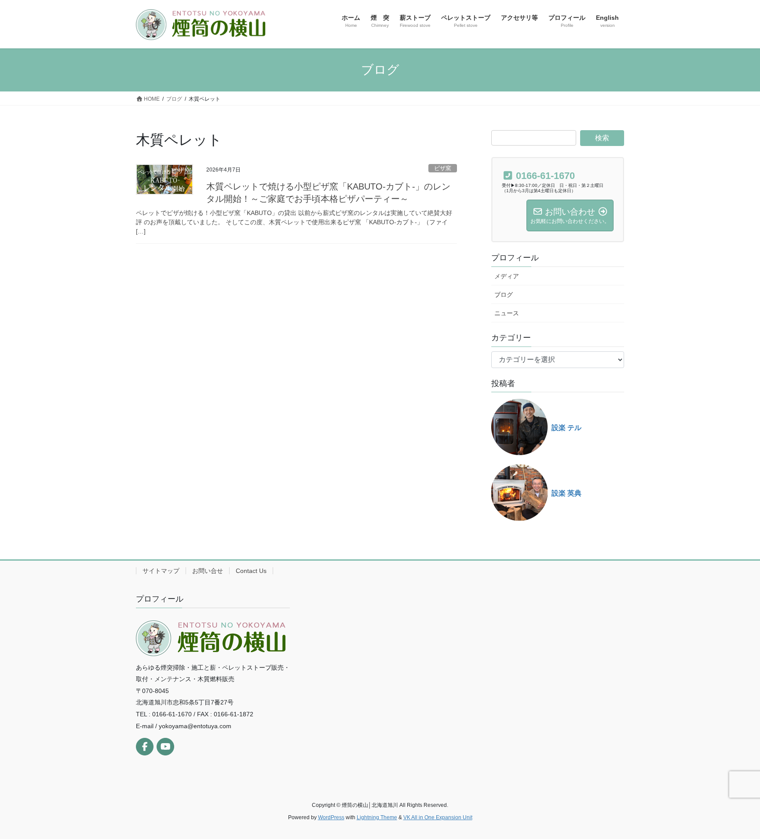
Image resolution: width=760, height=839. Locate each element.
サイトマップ (160, 570)
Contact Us (251, 570)
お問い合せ (207, 570)
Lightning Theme (377, 817)
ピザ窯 (442, 168)
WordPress (331, 817)
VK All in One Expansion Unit (437, 817)
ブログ (503, 294)
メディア (506, 276)
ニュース (506, 313)
